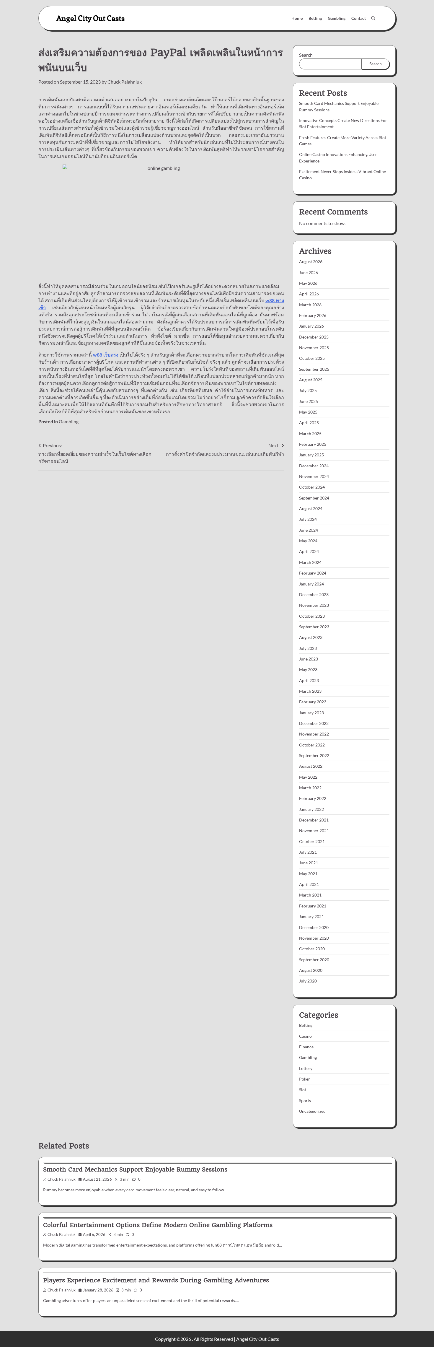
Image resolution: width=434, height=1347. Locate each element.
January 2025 (311, 454)
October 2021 (312, 841)
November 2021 (314, 830)
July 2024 (308, 519)
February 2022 (312, 798)
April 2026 (309, 293)
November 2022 (314, 733)
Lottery (305, 1068)
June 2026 (308, 272)
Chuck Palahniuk (124, 81)
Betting (315, 18)
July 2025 (308, 390)
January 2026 (311, 325)
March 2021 (310, 894)
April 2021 (309, 884)
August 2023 (310, 637)
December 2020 (314, 927)
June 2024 (308, 530)
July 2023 (308, 648)
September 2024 (314, 497)
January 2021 (311, 916)
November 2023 (314, 605)
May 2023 (308, 669)
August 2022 (310, 766)
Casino (305, 1036)
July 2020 (308, 980)
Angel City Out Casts (90, 18)
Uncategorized (312, 1111)
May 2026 (308, 283)
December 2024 (314, 465)
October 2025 (312, 358)
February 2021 (312, 905)
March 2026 (310, 304)
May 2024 (308, 540)
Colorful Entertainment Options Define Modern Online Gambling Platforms (158, 1225)
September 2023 (314, 626)
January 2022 (311, 809)
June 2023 (308, 658)
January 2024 (311, 583)
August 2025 (310, 379)
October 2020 (312, 948)
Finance (306, 1046)
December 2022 (314, 723)
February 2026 (312, 315)
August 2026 (310, 261)
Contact (358, 18)
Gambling (336, 18)
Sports (305, 1100)
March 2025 (310, 433)
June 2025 (308, 401)
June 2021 (308, 862)
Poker (304, 1078)
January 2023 (311, 712)
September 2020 (314, 959)
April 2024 (309, 551)
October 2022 (312, 744)
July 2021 (308, 852)
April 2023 (309, 680)
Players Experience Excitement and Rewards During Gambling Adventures (156, 1280)
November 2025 (314, 347)
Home (297, 18)
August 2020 (310, 970)
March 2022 (310, 787)
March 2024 (310, 562)
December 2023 (314, 594)
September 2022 (314, 755)
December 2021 (314, 819)
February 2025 (312, 444)
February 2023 (312, 701)
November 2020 (314, 938)
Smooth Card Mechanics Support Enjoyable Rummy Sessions (135, 1169)
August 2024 (310, 508)
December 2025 (314, 336)
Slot (302, 1089)
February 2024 (312, 572)
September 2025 (314, 369)
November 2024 (314, 476)
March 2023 (310, 691)
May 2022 (308, 777)
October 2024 (312, 486)
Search (306, 55)
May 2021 (308, 873)
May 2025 (308, 411)
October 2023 (312, 616)
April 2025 (309, 422)
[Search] (373, 18)
